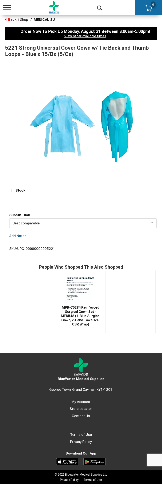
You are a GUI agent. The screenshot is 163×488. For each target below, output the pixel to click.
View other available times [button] (85, 36)
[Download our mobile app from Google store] (94, 461)
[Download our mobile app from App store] (67, 461)
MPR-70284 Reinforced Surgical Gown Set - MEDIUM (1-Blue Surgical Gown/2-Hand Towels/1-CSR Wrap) (80, 315)
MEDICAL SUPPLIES (50, 19)
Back (11, 19)
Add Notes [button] (17, 236)
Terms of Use (81, 434)
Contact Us (81, 416)
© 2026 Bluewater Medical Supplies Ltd (81, 474)
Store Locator (81, 409)
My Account (80, 402)
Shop (24, 19)
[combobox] (82, 223)
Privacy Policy (81, 442)
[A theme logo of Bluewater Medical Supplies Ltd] (54, 7)
